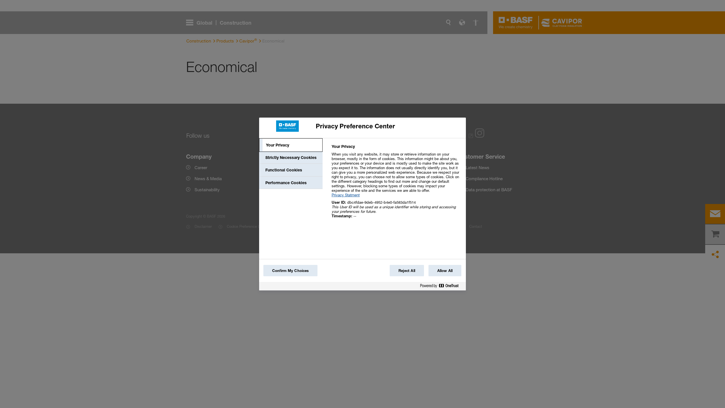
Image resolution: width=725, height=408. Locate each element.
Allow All (445, 270)
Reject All (406, 270)
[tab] (291, 145)
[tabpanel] (396, 184)
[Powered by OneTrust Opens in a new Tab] (441, 286)
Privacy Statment (346, 195)
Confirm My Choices (290, 270)
